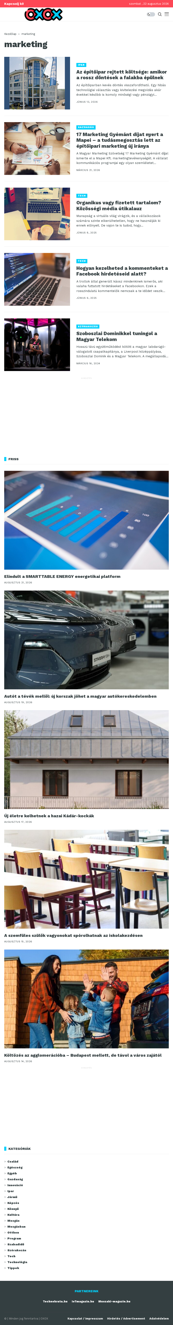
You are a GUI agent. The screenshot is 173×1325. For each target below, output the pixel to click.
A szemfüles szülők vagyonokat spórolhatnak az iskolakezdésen (73, 935)
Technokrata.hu (55, 1301)
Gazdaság (86, 127)
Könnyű (13, 1208)
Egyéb (12, 1173)
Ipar (81, 65)
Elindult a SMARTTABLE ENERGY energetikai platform (62, 576)
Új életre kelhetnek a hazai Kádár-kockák (49, 815)
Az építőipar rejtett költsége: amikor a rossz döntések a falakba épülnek (121, 75)
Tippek (13, 1268)
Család (12, 1161)
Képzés (13, 1203)
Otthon (13, 1232)
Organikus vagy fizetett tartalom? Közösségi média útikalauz (118, 206)
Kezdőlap (10, 33)
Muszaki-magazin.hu (114, 1301)
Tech (82, 195)
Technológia (17, 1262)
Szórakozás (88, 326)
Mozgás (13, 1220)
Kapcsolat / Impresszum (85, 1318)
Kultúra (13, 1214)
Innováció (15, 1185)
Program (14, 1238)
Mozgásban (16, 1226)
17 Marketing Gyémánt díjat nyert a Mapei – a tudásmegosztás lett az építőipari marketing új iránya (119, 140)
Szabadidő (15, 1244)
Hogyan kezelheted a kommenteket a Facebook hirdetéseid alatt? (122, 271)
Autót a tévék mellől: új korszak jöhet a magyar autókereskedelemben (80, 696)
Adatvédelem (159, 1318)
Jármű (12, 1197)
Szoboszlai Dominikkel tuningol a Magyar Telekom (116, 336)
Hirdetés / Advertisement (126, 1318)
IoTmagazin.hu (83, 1301)
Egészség (14, 1167)
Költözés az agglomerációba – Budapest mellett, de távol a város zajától (83, 1055)
